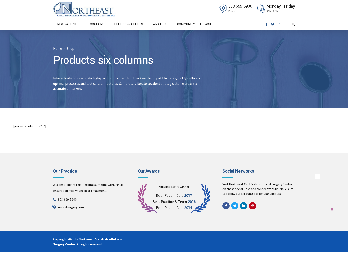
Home (57, 49)
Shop (70, 49)
